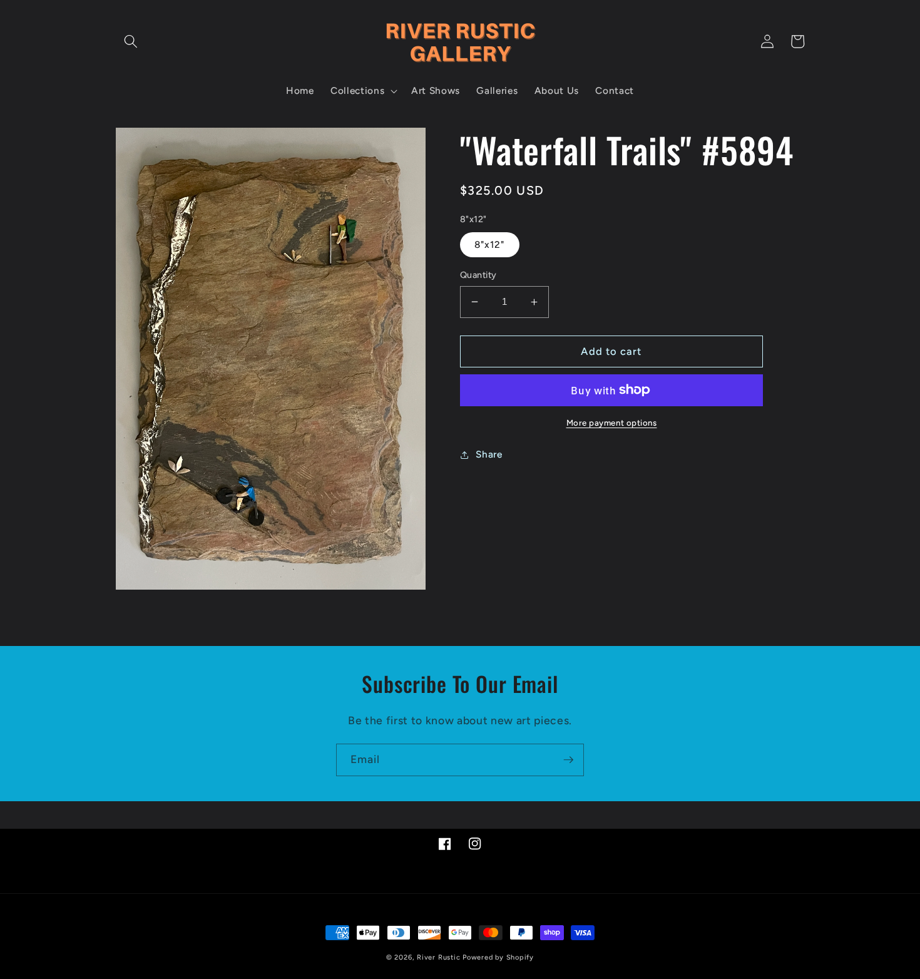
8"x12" (489, 244)
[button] (131, 41)
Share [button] (489, 454)
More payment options (611, 423)
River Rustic (438, 957)
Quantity (478, 274)
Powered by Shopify (498, 957)
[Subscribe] (568, 760)
